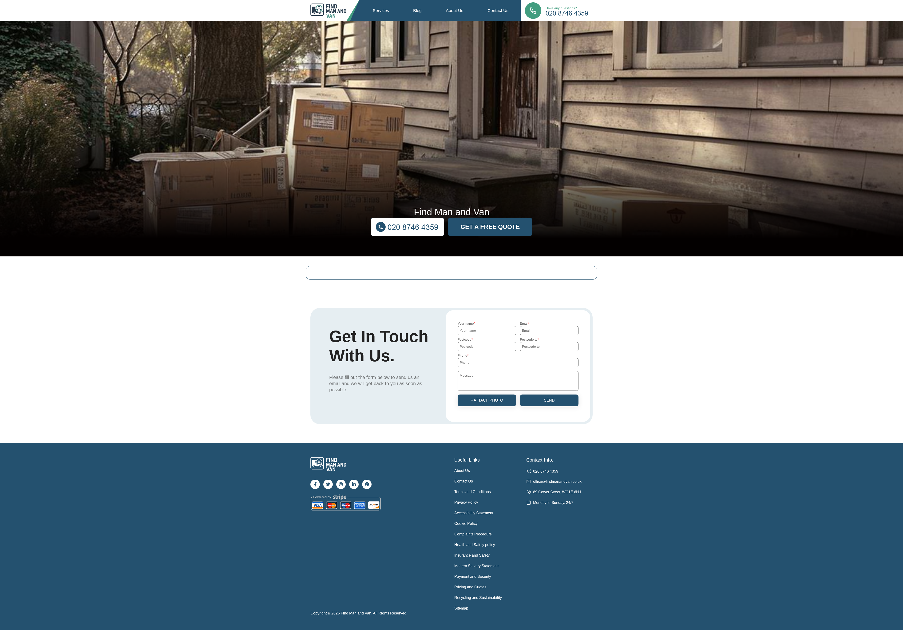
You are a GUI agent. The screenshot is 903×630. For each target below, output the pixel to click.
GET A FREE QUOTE (490, 226)
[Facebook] (315, 484)
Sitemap (461, 608)
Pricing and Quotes (470, 587)
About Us (454, 10)
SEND (549, 400)
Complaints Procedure (473, 534)
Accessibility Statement (473, 513)
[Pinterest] (367, 484)
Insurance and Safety (472, 555)
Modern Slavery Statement (476, 566)
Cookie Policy (466, 524)
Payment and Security (472, 576)
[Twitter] (328, 484)
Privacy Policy (466, 502)
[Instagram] (341, 484)
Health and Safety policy (474, 545)
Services (381, 10)
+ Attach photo (487, 400)
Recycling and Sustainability (478, 598)
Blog (417, 10)
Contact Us (497, 10)
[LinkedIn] (354, 484)
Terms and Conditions (472, 492)
